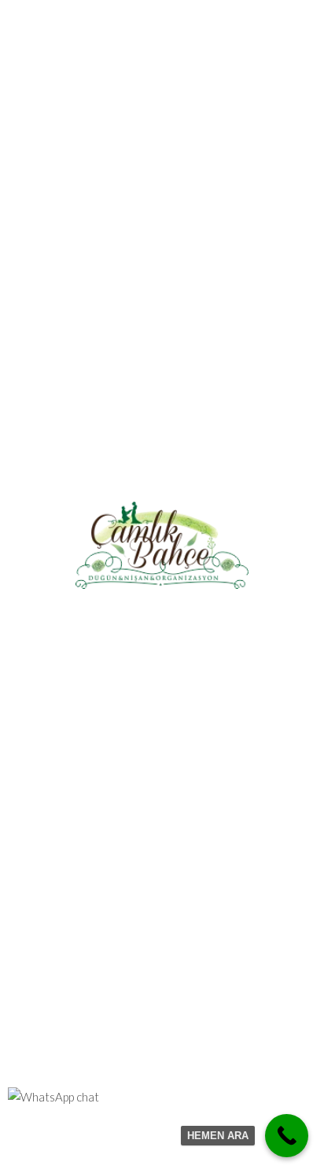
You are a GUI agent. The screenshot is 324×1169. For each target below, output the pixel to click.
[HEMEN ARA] (286, 1135)
